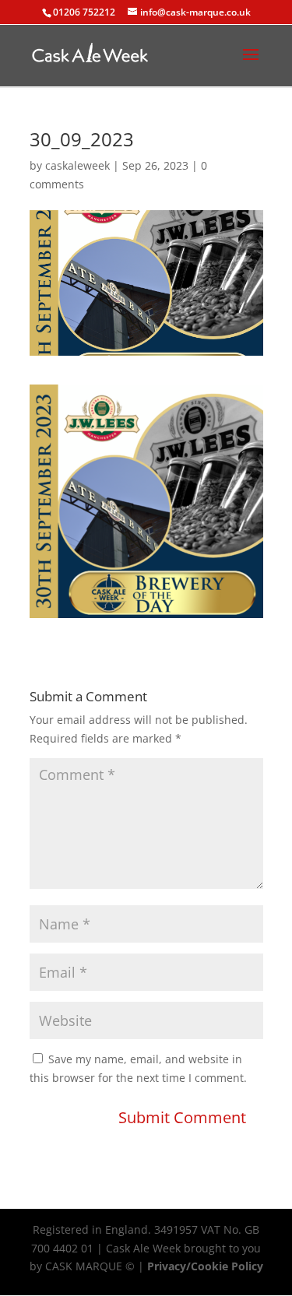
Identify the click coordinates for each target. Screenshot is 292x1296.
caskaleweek (77, 165)
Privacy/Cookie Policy (205, 1266)
